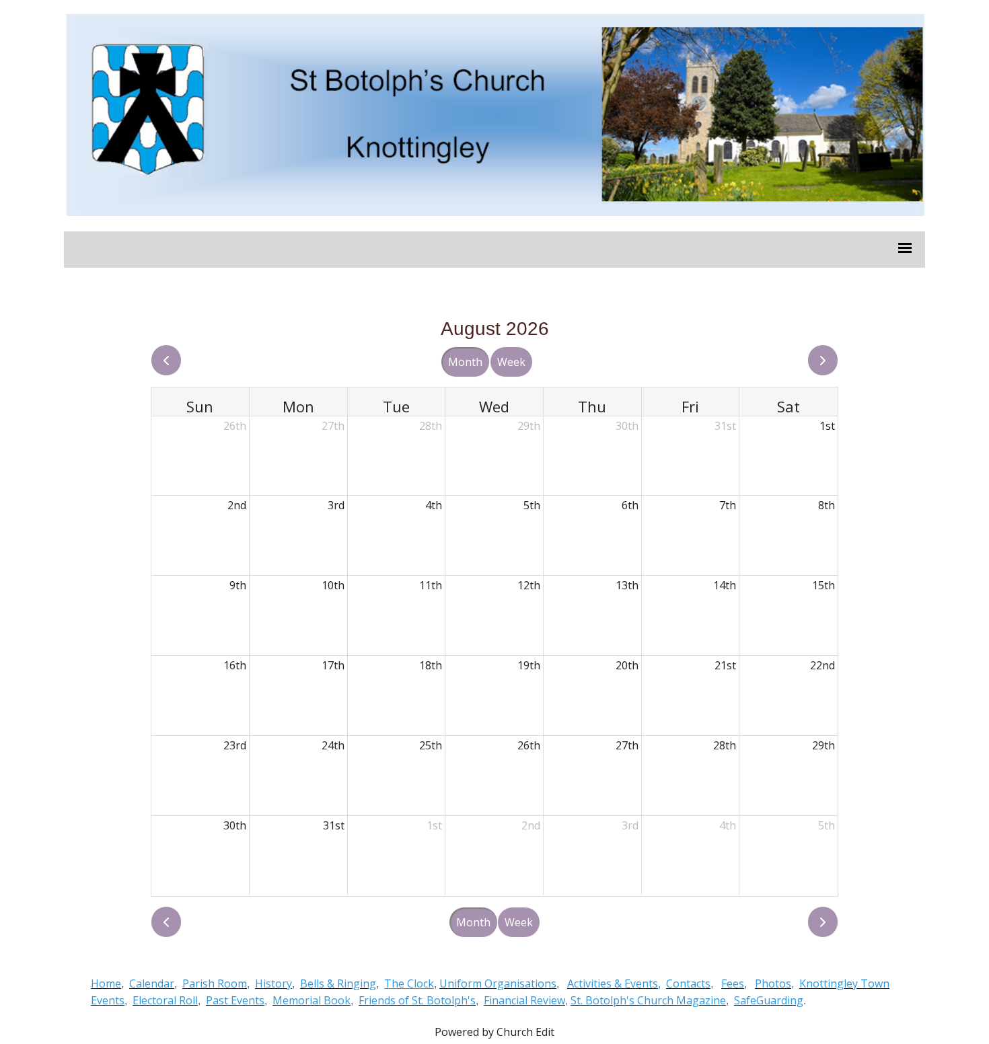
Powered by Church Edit (494, 1031)
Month (465, 362)
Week (511, 362)
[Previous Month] (166, 360)
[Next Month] (822, 360)
